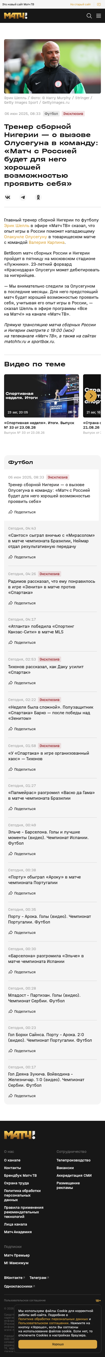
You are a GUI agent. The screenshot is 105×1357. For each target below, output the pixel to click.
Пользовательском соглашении (43, 1323)
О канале (12, 1160)
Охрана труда (16, 1183)
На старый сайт (80, 4)
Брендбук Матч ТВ (20, 1175)
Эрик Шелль (16, 225)
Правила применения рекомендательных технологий (24, 1212)
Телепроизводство (73, 1160)
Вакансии (65, 1168)
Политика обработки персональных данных (22, 1195)
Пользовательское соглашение (25, 1300)
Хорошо (58, 1344)
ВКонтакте (13, 1277)
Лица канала (15, 1224)
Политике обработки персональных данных (53, 1319)
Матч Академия (18, 1232)
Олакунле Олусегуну (25, 237)
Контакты (12, 1168)
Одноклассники (18, 1286)
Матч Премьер (17, 1255)
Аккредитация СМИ (74, 1175)
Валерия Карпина (46, 242)
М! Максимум (16, 1263)
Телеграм (38, 1277)
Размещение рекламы (68, 1185)
